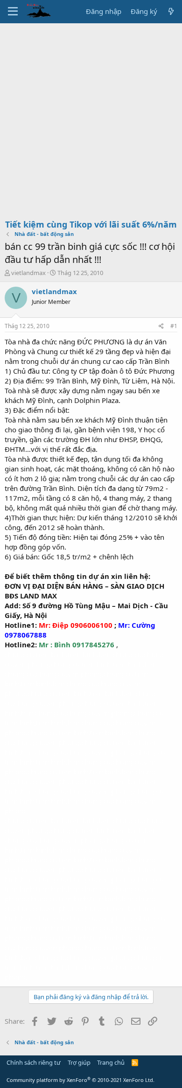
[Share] (161, 326)
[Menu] (13, 11)
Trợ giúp (79, 1062)
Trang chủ (111, 1062)
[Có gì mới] (171, 11)
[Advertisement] (91, 118)
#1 (173, 326)
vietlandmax (28, 273)
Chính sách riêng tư (34, 1062)
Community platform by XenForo (80, 1079)
